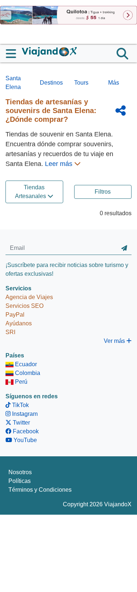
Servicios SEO (24, 306)
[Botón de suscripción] (124, 248)
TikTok (20, 405)
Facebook (25, 431)
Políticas (19, 481)
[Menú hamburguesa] (14, 53)
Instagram (24, 414)
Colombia (27, 373)
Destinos (51, 83)
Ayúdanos (18, 323)
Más (113, 83)
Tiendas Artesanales (31, 191)
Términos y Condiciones (40, 490)
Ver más (115, 341)
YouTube (24, 440)
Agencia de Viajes (29, 297)
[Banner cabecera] (68, 15)
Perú (20, 382)
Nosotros (20, 472)
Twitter (20, 422)
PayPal (14, 315)
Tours (81, 83)
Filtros (103, 192)
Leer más (59, 163)
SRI (10, 332)
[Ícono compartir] (121, 110)
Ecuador (25, 364)
